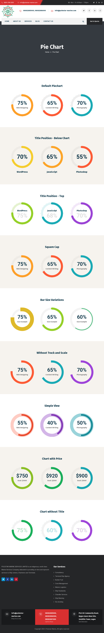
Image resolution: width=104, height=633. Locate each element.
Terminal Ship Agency (62, 576)
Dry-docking (59, 602)
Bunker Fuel (59, 580)
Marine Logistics (60, 587)
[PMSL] (8, 11)
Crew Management (61, 583)
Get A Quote (94, 21)
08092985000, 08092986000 (34, 11)
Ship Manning (59, 598)
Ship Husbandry (60, 591)
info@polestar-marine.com (65, 11)
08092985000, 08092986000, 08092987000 (50, 616)
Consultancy (59, 572)
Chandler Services (61, 594)
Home (47, 52)
